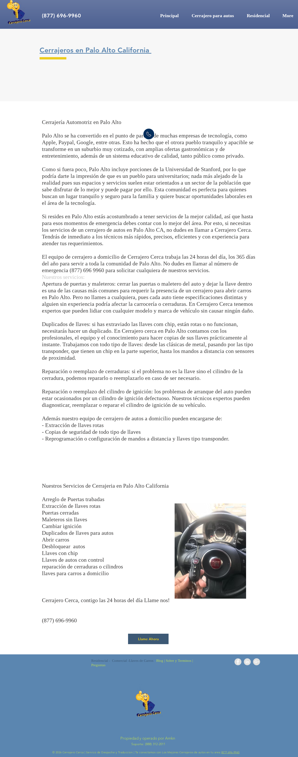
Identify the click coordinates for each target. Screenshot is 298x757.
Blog (159, 660)
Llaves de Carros (142, 660)
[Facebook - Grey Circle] (237, 661)
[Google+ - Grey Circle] (256, 661)
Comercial (119, 660)
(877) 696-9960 (230, 752)
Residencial (99, 660)
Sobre (169, 660)
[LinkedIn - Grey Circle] (247, 661)
